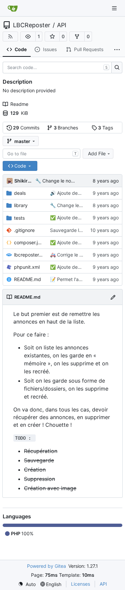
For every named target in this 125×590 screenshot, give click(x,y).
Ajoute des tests (74, 242)
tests (19, 218)
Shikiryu (23, 181)
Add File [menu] (97, 153)
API (61, 25)
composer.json (28, 242)
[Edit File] (113, 296)
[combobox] (41, 154)
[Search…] (116, 68)
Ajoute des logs (73, 193)
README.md (27, 279)
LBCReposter (31, 25)
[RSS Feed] (10, 36)
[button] (28, 36)
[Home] (12, 8)
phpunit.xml (27, 267)
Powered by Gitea (46, 566)
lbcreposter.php (28, 255)
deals (20, 193)
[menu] (27, 584)
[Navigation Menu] (115, 8)
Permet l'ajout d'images (82, 279)
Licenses (80, 584)
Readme (19, 104)
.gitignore (24, 230)
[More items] (117, 50)
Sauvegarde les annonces (78, 230)
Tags (105, 127)
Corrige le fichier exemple (84, 255)
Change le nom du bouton (70, 181)
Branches (66, 127)
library (21, 205)
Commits (26, 127)
